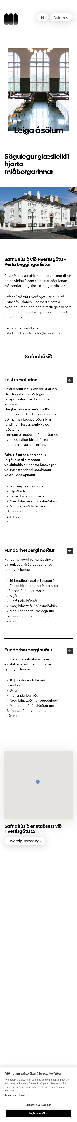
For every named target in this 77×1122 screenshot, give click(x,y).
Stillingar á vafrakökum (38, 1105)
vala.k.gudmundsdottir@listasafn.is (32, 333)
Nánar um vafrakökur (16, 1095)
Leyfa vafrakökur (38, 1113)
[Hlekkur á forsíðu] (11, 20)
